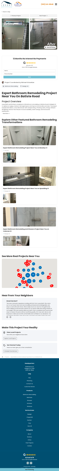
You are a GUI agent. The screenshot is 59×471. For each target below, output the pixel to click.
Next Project (42, 15)
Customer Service (29, 386)
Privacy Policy (27, 466)
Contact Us (29, 383)
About (29, 434)
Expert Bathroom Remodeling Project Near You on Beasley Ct (25, 148)
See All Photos (51, 47)
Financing (29, 380)
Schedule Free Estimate (10, 351)
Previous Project (16, 15)
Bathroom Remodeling (29, 394)
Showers (29, 400)
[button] (18, 270)
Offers (29, 440)
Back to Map (6, 12)
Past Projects (29, 443)
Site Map (33, 466)
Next (29, 77)
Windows (29, 406)
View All (29, 426)
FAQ (29, 378)
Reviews (29, 437)
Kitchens (29, 403)
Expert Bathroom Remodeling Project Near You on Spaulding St (26, 188)
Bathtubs (29, 397)
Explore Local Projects (10, 338)
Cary (29, 423)
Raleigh (29, 414)
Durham (29, 420)
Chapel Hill (29, 417)
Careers (29, 446)
